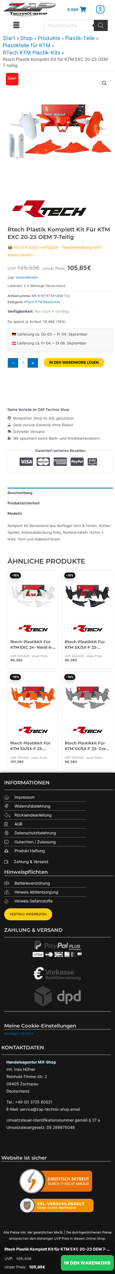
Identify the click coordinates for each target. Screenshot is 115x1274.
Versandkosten (26, 277)
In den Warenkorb (87, 1263)
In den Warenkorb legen (74, 362)
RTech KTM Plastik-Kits (42, 302)
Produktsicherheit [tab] (24, 503)
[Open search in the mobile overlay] (76, 25)
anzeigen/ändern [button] (19, 1033)
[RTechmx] (49, 208)
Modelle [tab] (15, 513)
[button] (16, 25)
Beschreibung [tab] (20, 492)
